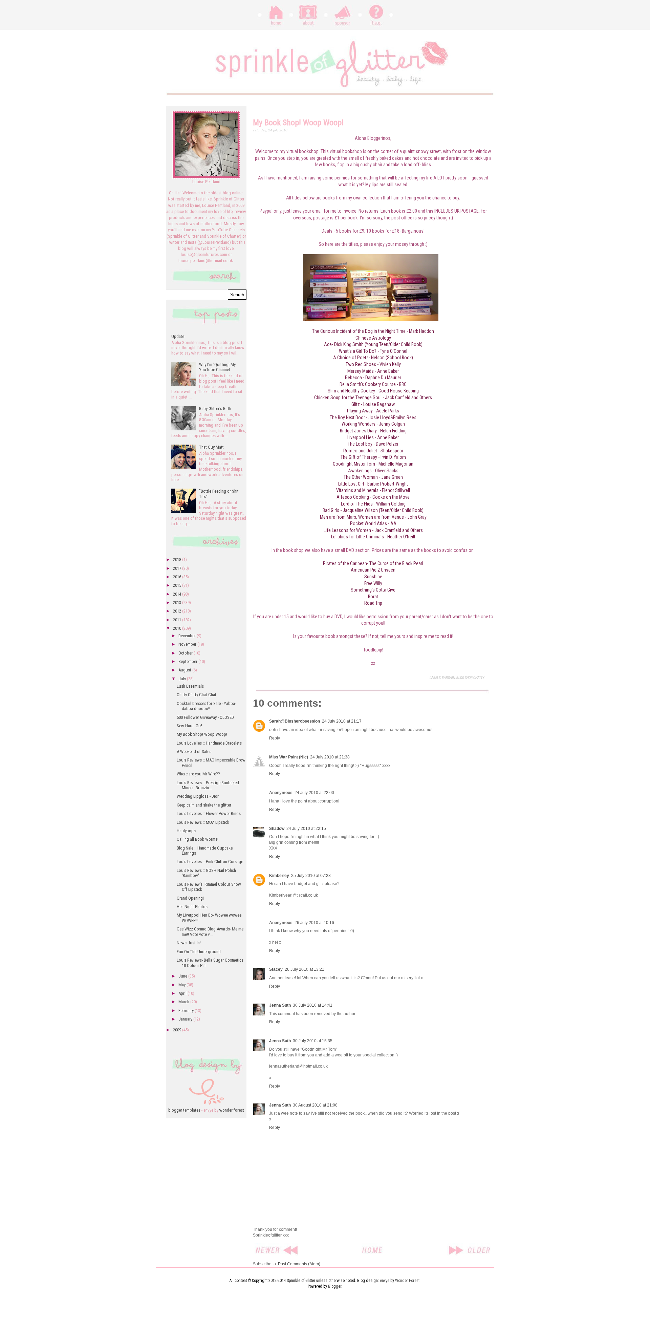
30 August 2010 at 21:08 (315, 1105)
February (186, 1010)
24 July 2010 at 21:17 (342, 721)
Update (177, 336)
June (183, 976)
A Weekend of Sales (194, 751)
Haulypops (186, 830)
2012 (177, 611)
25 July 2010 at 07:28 (311, 875)
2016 (177, 576)
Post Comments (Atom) (299, 1264)
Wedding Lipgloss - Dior (198, 796)
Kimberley (279, 875)
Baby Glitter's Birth (215, 408)
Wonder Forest (407, 1280)
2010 (177, 628)
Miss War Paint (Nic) (288, 757)
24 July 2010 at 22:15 (306, 828)
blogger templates (184, 1110)
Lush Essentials (190, 686)
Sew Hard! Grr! (189, 725)
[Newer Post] (277, 1247)
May (182, 984)
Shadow (276, 828)
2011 (177, 619)
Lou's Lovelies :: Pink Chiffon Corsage (210, 861)
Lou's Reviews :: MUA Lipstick (203, 822)
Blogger (334, 1286)
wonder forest (231, 1110)
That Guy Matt (211, 447)
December (187, 635)
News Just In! (189, 942)
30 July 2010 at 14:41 (312, 1005)
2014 (177, 594)
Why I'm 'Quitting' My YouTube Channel (217, 367)
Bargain (448, 677)
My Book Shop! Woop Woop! (202, 734)
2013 (177, 602)
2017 (177, 568)
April (183, 993)
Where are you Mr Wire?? (198, 773)
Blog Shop (464, 677)
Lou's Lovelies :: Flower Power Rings (209, 813)
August (185, 669)
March (184, 1001)
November (187, 644)
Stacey (276, 969)
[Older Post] (469, 1247)
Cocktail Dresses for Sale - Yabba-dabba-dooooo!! (206, 706)
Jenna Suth (280, 1005)
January (185, 1019)
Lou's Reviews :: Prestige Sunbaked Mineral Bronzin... (208, 785)
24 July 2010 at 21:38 (330, 757)
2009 (177, 1029)
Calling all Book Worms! (197, 839)
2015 (177, 585)
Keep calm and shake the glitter (204, 805)
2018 (177, 559)
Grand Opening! (190, 898)
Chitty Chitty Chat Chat (196, 694)
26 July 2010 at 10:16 (314, 922)
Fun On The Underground (199, 951)
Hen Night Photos (192, 906)
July (182, 678)
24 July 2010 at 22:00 (314, 792)
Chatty (478, 677)
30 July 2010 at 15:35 (312, 1040)
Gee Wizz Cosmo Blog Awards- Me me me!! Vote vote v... (210, 931)
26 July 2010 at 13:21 (304, 969)
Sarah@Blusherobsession (294, 721)
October (186, 653)
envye (384, 1280)
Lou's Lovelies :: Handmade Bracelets (209, 743)
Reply (274, 738)
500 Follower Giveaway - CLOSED (205, 717)
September (188, 661)
